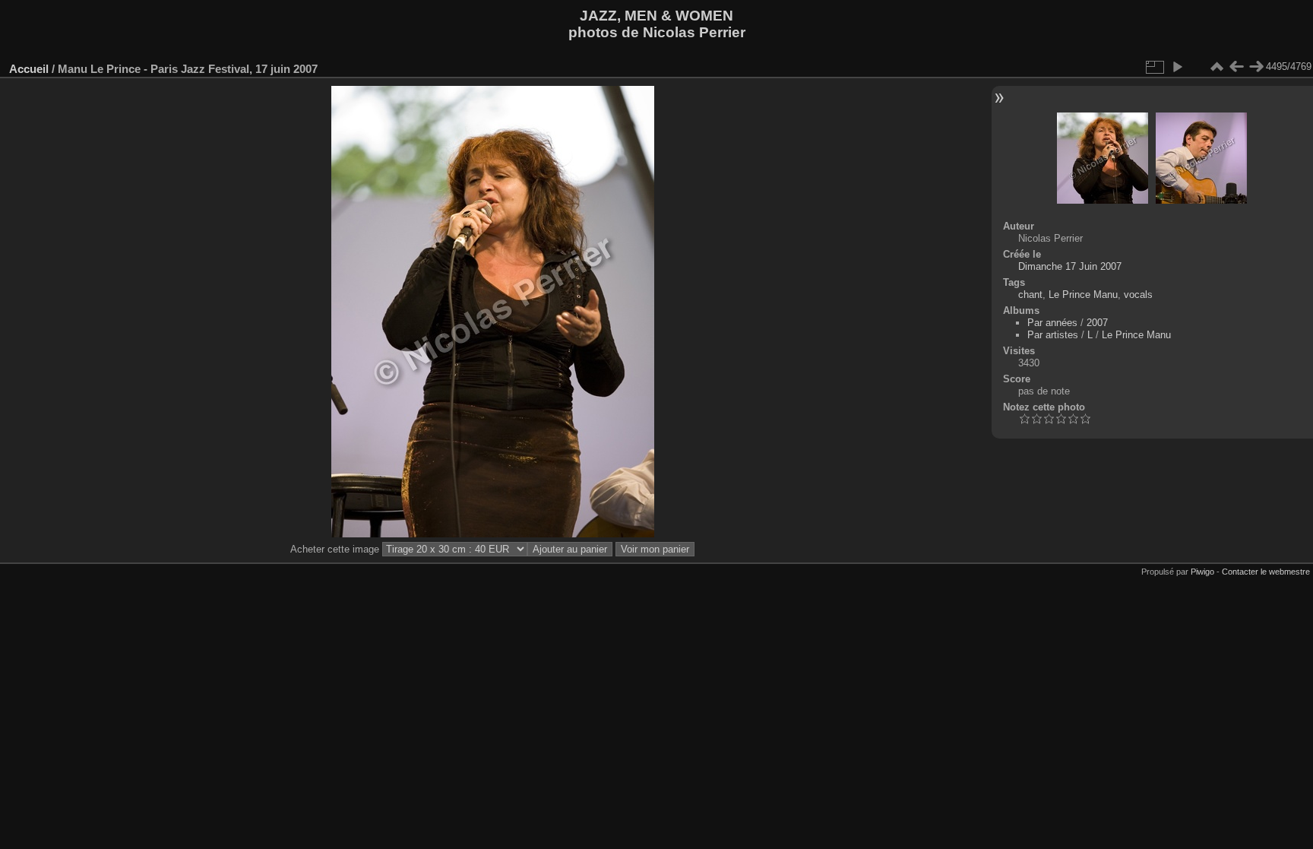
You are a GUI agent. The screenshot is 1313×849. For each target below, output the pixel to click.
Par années (1052, 322)
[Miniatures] (1216, 67)
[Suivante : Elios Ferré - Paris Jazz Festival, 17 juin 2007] (1256, 67)
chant (1030, 294)
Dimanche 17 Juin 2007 (1070, 266)
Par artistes (1052, 335)
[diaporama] (1177, 67)
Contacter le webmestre (1266, 571)
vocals (1138, 294)
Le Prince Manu (1083, 294)
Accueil (29, 68)
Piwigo (1202, 571)
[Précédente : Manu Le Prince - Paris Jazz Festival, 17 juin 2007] (1236, 67)
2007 (1097, 322)
